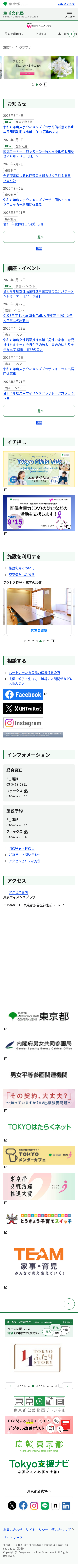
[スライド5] (40, 641)
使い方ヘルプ (61, 1529)
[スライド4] (37, 641)
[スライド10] (52, 1386)
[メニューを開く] (70, 14)
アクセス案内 (18, 892)
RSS (39, 248)
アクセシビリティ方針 (25, 860)
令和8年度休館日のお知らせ (23, 223)
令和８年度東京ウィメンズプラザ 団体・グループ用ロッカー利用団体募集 (38, 202)
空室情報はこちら (22, 574)
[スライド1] (33, 84)
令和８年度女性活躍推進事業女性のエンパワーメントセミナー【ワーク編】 (38, 293)
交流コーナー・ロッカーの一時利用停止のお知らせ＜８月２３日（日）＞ (38, 153)
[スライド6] (44, 641)
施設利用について (22, 568)
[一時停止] (45, 84)
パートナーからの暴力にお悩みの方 (34, 672)
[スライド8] (44, 1386)
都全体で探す (66, 4)
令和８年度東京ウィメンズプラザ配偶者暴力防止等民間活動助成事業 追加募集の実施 (38, 129)
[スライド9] (48, 1386)
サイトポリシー (37, 1529)
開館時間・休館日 (22, 848)
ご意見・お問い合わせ (25, 854)
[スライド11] (56, 1386)
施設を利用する (14, 34)
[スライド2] (37, 84)
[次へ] (67, 1385)
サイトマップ (12, 1537)
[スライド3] (40, 84)
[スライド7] (48, 641)
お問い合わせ (12, 1529)
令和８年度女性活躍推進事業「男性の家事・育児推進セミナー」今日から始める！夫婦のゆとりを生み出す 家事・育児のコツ (38, 344)
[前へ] (10, 1385)
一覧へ (39, 237)
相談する (41, 34)
